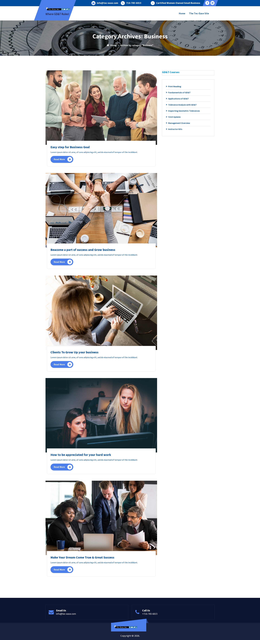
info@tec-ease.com (107, 2)
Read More (59, 159)
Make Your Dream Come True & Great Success (82, 557)
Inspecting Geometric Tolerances (184, 110)
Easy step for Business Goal (70, 147)
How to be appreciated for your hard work (81, 455)
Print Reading (174, 86)
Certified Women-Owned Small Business (178, 2)
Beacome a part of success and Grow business (83, 250)
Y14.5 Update (174, 117)
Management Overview (179, 123)
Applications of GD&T (178, 98)
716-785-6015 (133, 2)
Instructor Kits (175, 129)
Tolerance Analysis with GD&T (182, 104)
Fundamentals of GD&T (179, 92)
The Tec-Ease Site (199, 13)
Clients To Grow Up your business (74, 352)
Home (182, 13)
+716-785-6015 (149, 613)
